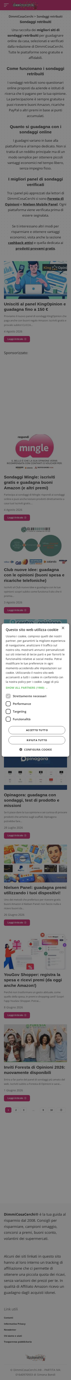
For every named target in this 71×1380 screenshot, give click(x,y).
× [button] (62, 627)
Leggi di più (51, 682)
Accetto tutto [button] (37, 730)
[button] (35, 688)
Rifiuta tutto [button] (37, 740)
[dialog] (35, 690)
